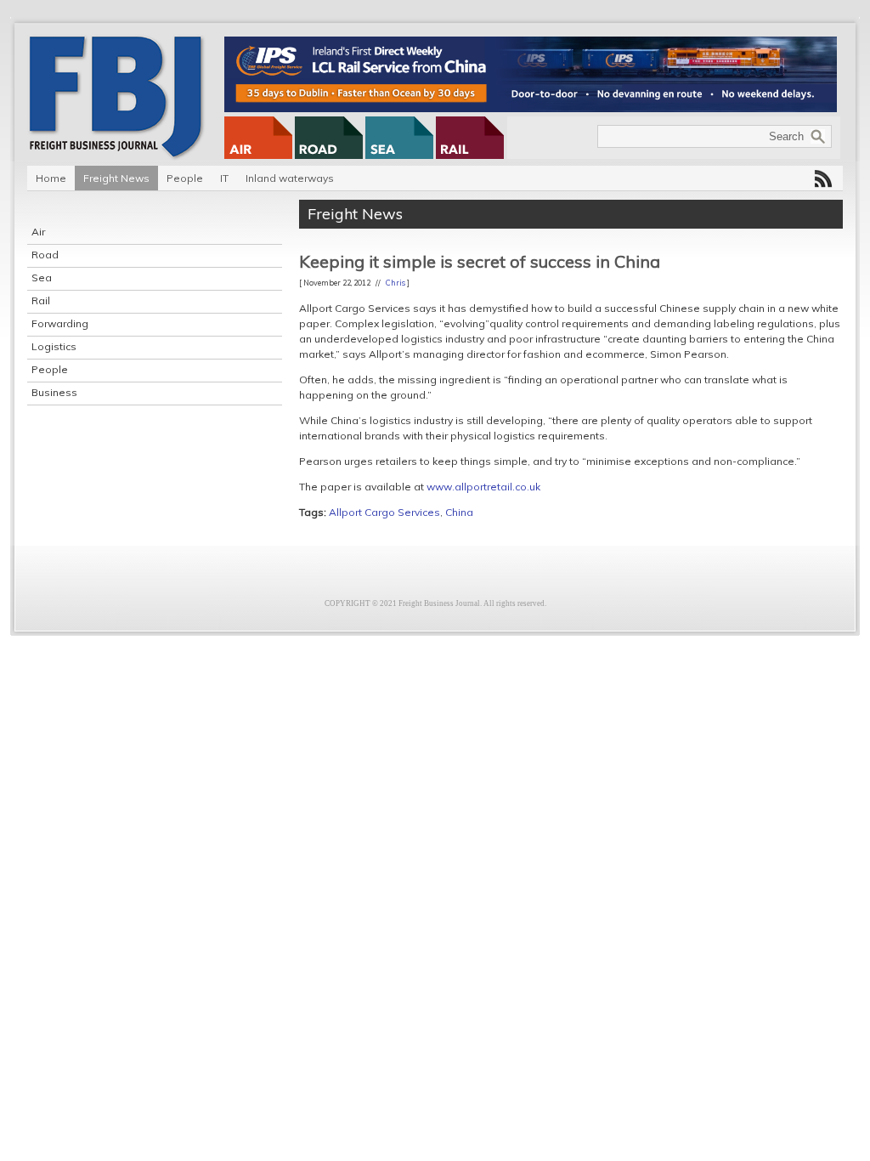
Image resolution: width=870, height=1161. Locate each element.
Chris (395, 282)
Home (51, 178)
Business (54, 392)
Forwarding (59, 323)
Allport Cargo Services (384, 512)
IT (224, 178)
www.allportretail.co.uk (483, 486)
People (185, 178)
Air (38, 231)
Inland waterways (290, 178)
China (459, 512)
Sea (41, 277)
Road (45, 254)
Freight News (116, 178)
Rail (40, 300)
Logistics (53, 346)
